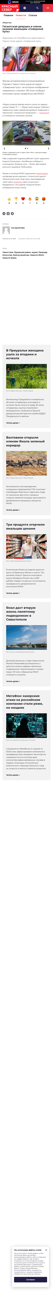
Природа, (43, 252)
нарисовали (42, 173)
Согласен (30, 1280)
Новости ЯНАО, (37, 255)
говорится (44, 113)
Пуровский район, (23, 252)
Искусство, (7, 255)
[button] (26, 133)
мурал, (35, 252)
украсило (17, 182)
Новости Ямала (9, 258)
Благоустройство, (21, 255)
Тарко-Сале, (8, 252)
